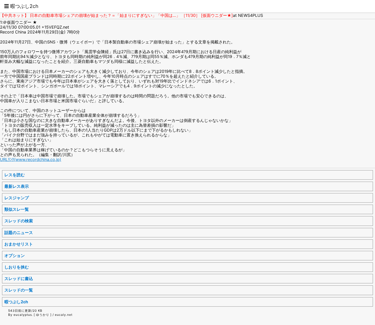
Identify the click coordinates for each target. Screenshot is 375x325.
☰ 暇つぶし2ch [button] (21, 6)
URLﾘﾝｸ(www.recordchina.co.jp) (30, 159)
